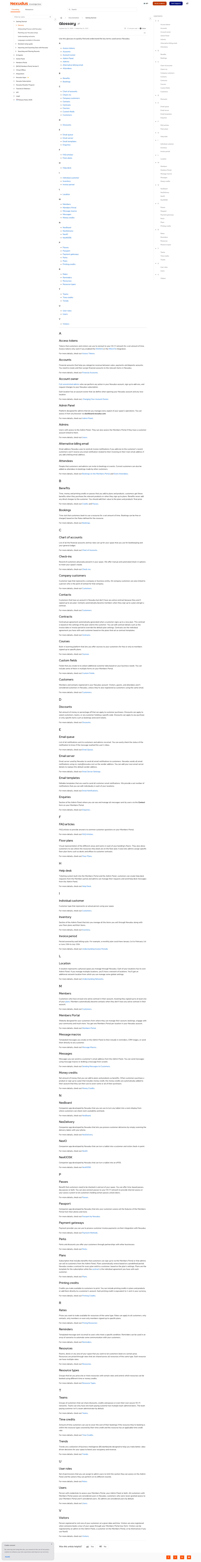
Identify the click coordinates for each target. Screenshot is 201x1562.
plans (67, 1001)
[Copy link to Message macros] (84, 1035)
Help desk (67, 168)
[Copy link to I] (63, 894)
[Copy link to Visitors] (73, 1518)
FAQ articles (68, 154)
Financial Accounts (90, 372)
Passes (66, 247)
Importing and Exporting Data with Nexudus (33, 48)
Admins (66, 61)
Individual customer (71, 178)
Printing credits (69, 264)
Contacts (66, 101)
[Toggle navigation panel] (55, 19)
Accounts (66, 51)
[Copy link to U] (65, 1462)
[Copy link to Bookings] (75, 510)
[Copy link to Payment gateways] (87, 1223)
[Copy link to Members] (75, 994)
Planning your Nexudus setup (28, 33)
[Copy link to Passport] (74, 1204)
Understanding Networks (92, 979)
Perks (65, 257)
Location (66, 194)
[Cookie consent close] (52, 1544)
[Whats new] (187, 3)
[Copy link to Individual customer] (88, 901)
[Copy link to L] (65, 956)
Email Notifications (90, 790)
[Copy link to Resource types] (83, 1370)
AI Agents (19, 55)
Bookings (66, 81)
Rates (65, 274)
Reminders (67, 277)
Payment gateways (71, 254)
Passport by (91, 1216)
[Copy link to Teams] (71, 1398)
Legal (18, 96)
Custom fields (68, 111)
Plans (65, 261)
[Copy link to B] (65, 481)
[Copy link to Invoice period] (81, 936)
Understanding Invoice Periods (95, 949)
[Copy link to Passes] (72, 1182)
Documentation (74, 18)
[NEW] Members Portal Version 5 (27, 66)
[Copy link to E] (65, 730)
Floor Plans (87, 856)
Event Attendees (121, 474)
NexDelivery (68, 231)
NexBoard (67, 227)
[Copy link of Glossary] (79, 24)
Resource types (69, 284)
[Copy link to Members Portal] (83, 1015)
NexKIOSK (67, 237)
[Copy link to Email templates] (83, 778)
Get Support (176, 3)
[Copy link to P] (65, 1175)
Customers (67, 115)
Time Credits (87, 1435)
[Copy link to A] (65, 334)
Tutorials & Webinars (23, 89)
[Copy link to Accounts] (75, 360)
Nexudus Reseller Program (25, 85)
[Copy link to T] (65, 1390)
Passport (66, 251)
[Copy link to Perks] (70, 1239)
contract (95, 1269)
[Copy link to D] (65, 700)
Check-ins (67, 95)
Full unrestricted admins (69, 384)
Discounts (67, 125)
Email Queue (87, 749)
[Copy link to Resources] (76, 1349)
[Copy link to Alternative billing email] (92, 444)
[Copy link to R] (65, 1303)
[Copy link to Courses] (73, 641)
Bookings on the (96, 474)
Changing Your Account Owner (95, 399)
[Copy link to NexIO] (70, 1141)
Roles (84, 1481)
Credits (85, 504)
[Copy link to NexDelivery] (78, 1122)
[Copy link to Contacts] (75, 595)
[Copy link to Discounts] (75, 707)
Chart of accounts (70, 91)
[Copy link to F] (65, 817)
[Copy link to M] (65, 986)
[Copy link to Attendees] (76, 461)
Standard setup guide (25, 44)
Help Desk (86, 886)
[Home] (25, 3)
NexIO (65, 234)
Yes (92, 1546)
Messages (67, 214)
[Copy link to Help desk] (75, 871)
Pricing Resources (89, 1323)
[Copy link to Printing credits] (82, 1283)
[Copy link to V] (65, 1511)
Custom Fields (88, 673)
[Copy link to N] (65, 1096)
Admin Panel (20, 59)
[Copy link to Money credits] (81, 1073)
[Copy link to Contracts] (76, 617)
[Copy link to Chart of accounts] (86, 538)
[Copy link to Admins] (72, 425)
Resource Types (88, 1383)
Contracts (67, 105)
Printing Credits (88, 1295)
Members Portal (21, 63)
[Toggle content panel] (150, 18)
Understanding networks (26, 36)
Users (65, 314)
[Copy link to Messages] (76, 1054)
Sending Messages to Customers (96, 1066)
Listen (144, 28)
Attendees (67, 68)
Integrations (20, 74)
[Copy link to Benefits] (74, 488)
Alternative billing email (73, 65)
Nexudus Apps (21, 77)
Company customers (71, 98)
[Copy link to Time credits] (79, 1420)
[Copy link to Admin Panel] (78, 406)
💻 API (145, 3)
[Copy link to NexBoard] (75, 1103)
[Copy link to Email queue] (78, 737)
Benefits (66, 78)
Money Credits (88, 1088)
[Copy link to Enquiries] (74, 797)
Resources (67, 281)
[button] (15, 9)
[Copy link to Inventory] (75, 917)
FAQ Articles (87, 834)
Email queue (68, 134)
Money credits (69, 217)
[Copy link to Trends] (72, 1441)
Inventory (67, 181)
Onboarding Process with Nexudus (29, 29)
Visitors (66, 324)
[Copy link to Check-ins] (75, 557)
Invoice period (68, 184)
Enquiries (66, 145)
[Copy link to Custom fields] (81, 661)
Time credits (68, 297)
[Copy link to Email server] (78, 756)
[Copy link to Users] (70, 1488)
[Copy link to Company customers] (89, 576)
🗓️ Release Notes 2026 (24, 100)
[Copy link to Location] (74, 964)
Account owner (69, 55)
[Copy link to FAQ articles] (78, 824)
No (105, 1546)
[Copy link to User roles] (75, 1469)
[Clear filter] (50, 17)
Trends (66, 301)
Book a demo (160, 3)
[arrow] (156, 21)
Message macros (70, 211)
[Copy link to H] (65, 864)
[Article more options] (145, 33)
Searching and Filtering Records (29, 51)
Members (67, 204)
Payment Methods (89, 1233)
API (17, 92)
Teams (65, 294)
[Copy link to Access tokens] (81, 341)
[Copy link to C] (65, 530)
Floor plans (67, 158)
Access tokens (69, 48)
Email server (68, 138)
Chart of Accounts (89, 550)
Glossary (21, 25)
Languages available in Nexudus (29, 40)
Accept (7, 1557)
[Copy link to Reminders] (76, 1329)
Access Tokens (88, 353)
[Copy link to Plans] (69, 1256)
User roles (67, 310)
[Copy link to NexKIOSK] (76, 1157)
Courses (66, 108)
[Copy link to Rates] (70, 1310)
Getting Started (21, 22)
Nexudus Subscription (23, 81)
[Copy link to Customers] (77, 680)
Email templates (69, 141)
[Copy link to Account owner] (82, 379)
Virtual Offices (21, 70)
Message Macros (89, 1047)
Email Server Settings (91, 771)
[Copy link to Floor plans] (77, 841)
